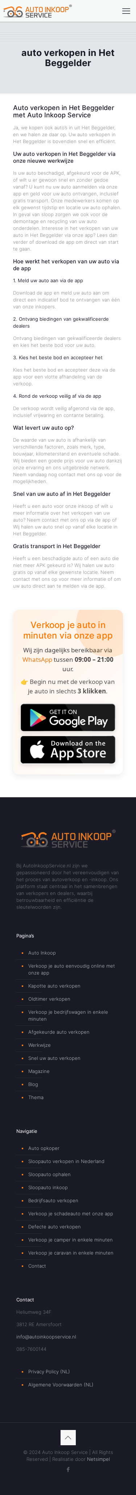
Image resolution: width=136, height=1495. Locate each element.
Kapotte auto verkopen (54, 986)
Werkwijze (39, 1045)
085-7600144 (31, 1349)
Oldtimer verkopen (49, 999)
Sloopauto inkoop (48, 1187)
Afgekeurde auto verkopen (59, 1032)
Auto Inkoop (42, 953)
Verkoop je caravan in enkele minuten (71, 1253)
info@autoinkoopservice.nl (46, 1337)
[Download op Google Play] (68, 717)
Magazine (39, 1071)
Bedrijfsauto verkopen (53, 1200)
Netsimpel (98, 1459)
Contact (37, 1266)
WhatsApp (37, 659)
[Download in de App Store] (68, 749)
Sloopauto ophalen (49, 1174)
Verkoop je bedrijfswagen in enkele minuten (68, 1015)
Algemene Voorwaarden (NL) (61, 1384)
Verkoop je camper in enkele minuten (70, 1240)
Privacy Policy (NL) (49, 1371)
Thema (36, 1097)
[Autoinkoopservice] (37, 11)
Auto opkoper (43, 1148)
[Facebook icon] (68, 1469)
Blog (33, 1084)
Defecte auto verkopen (54, 1226)
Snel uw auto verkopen (54, 1058)
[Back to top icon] (68, 1437)
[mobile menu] (126, 11)
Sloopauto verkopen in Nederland (66, 1161)
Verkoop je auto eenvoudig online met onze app (71, 969)
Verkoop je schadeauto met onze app (70, 1213)
